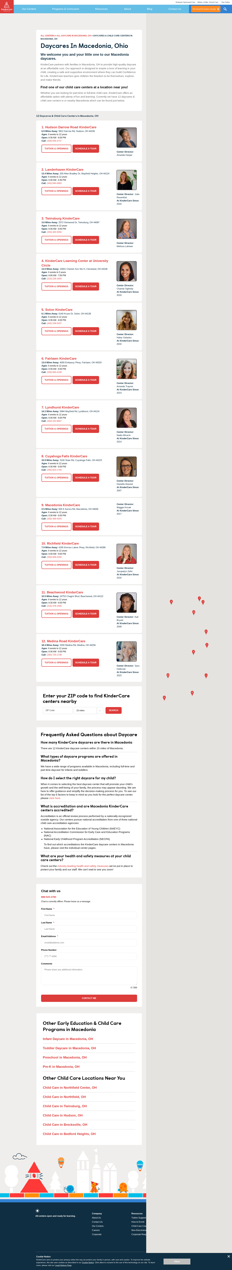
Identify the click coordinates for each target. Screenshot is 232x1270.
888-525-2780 (48, 897)
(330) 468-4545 (54, 519)
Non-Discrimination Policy (143, 1230)
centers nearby (204, 9)
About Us (96, 1218)
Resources (101, 9)
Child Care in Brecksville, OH (65, 1124)
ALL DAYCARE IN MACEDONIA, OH (74, 35)
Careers (96, 1230)
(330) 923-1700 (54, 470)
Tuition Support (138, 1218)
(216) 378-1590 (54, 606)
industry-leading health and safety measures (83, 866)
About (127, 9)
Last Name (47, 923)
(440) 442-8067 (54, 421)
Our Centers (29, 9)
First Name (47, 909)
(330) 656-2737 (54, 141)
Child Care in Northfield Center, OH (70, 1087)
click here (54, 798)
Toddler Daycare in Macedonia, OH (69, 1048)
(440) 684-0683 (54, 183)
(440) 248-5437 (54, 323)
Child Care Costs (139, 1226)
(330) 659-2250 (54, 557)
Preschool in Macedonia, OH (65, 1057)
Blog (149, 9)
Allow (177, 1261)
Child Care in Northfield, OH (64, 1097)
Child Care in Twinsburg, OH (65, 1106)
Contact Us (174, 9)
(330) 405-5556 (54, 232)
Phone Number (49, 950)
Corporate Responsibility (143, 1234)
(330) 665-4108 (54, 372)
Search (113, 710)
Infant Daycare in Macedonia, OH (68, 1039)
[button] (206, 676)
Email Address (49, 936)
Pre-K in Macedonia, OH (61, 1066)
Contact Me (89, 998)
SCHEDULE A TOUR (85, 148)
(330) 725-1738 (54, 655)
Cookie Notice (88, 1262)
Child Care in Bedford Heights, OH (69, 1134)
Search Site (225, 10)
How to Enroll (137, 1222)
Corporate (97, 1234)
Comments (46, 964)
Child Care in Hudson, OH (63, 1115)
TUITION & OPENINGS (56, 148)
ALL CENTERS (48, 35)
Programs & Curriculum (65, 9)
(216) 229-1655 (54, 279)
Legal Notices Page (63, 1265)
